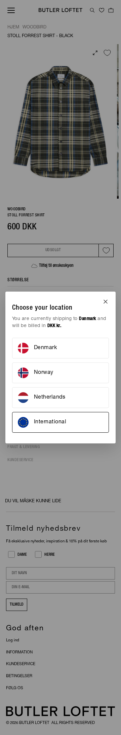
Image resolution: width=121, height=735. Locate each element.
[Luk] (105, 301)
